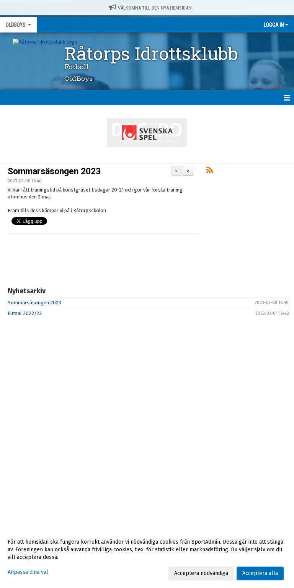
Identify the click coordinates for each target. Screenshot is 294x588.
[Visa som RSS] (209, 171)
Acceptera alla (260, 573)
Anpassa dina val (28, 572)
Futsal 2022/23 (25, 313)
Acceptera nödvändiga (201, 573)
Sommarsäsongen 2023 (54, 171)
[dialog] (147, 557)
